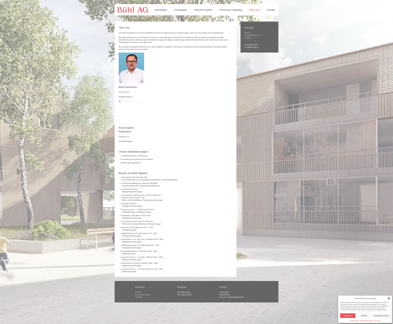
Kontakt (271, 9)
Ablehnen (364, 316)
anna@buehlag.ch (126, 141)
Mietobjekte (161, 9)
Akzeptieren (348, 316)
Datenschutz (225, 295)
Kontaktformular (251, 45)
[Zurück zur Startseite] (132, 10)
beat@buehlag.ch (125, 97)
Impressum (377, 320)
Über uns (255, 9)
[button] (389, 298)
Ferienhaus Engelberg (231, 9)
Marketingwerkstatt (236, 297)
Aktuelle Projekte (203, 9)
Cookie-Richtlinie (354, 320)
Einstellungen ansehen (381, 316)
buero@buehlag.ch (184, 295)
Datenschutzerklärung (366, 320)
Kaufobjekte (180, 9)
